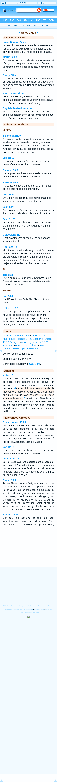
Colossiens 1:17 (12, 234)
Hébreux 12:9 (10, 308)
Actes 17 (8, 375)
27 (6, 378)
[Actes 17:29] (53, 357)
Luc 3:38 (8, 296)
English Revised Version (17, 108)
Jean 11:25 (9, 219)
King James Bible (13, 93)
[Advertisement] (28, 550)
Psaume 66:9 (10, 182)
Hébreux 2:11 (10, 514)
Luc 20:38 (8, 194)
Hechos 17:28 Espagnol (30, 338)
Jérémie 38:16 (11, 458)
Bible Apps (19, 348)
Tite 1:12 (8, 274)
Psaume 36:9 (10, 170)
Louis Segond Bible (14, 42)
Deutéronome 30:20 (14, 422)
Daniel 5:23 (9, 480)
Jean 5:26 (8, 207)
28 (15, 388)
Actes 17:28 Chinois (26, 345)
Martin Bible (10, 57)
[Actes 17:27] (3, 357)
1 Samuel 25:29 (12, 135)
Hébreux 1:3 (10, 247)
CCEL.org (34, 363)
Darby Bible (10, 75)
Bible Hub (32, 348)
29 (25, 398)
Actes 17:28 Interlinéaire (16, 335)
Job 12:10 (8, 157)
